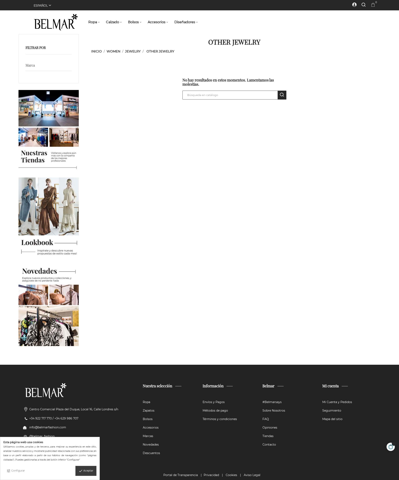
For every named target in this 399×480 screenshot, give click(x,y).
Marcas (148, 436)
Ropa (146, 402)
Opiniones (269, 427)
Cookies (231, 475)
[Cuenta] (352, 4)
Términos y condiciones (220, 419)
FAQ (265, 419)
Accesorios (151, 427)
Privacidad (211, 475)
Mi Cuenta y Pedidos (337, 402)
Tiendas (267, 436)
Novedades (151, 444)
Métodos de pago (215, 410)
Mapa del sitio (332, 419)
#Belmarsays (272, 402)
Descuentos (151, 453)
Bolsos (148, 419)
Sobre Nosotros (273, 410)
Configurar (15, 471)
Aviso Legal (252, 475)
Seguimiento (331, 410)
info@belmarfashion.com (47, 427)
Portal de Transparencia (180, 475)
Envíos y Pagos (214, 402)
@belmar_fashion (42, 436)
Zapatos (148, 410)
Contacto (269, 444)
